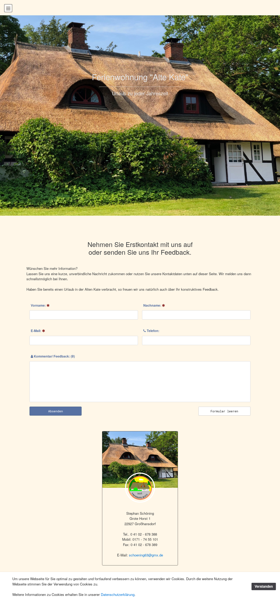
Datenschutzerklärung (117, 594)
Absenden (55, 411)
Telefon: (152, 330)
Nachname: (152, 305)
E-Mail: (36, 330)
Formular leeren (224, 411)
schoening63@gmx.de (146, 554)
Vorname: (39, 305)
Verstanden (264, 586)
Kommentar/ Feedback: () (54, 356)
